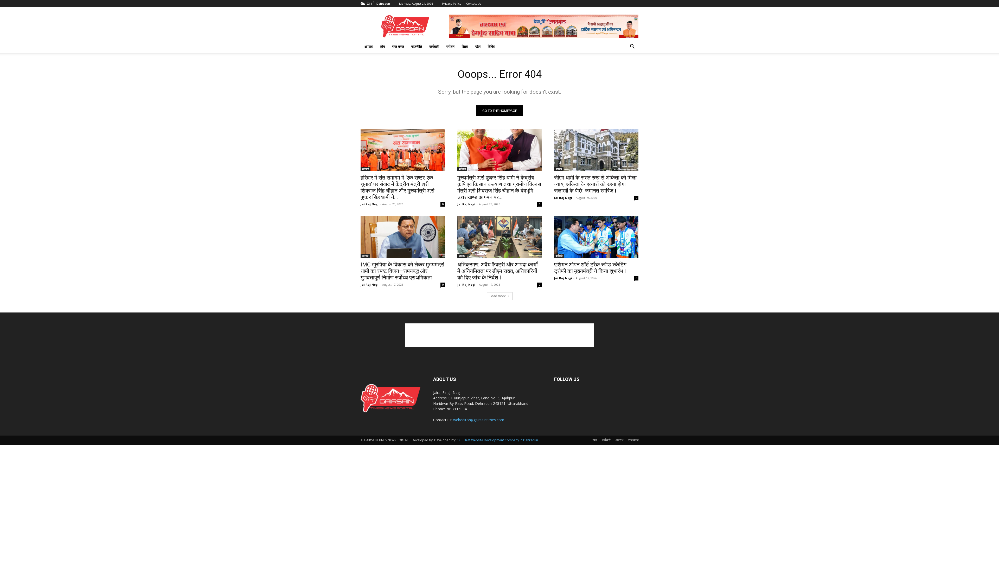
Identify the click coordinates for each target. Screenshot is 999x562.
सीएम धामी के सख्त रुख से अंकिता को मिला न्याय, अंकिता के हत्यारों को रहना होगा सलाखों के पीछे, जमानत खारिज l (595, 184)
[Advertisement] (499, 335)
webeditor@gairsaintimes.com (478, 419)
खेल (478, 46)
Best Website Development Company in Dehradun (501, 440)
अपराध (368, 46)
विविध (491, 46)
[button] (632, 46)
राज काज (398, 46)
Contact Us (473, 3)
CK (458, 440)
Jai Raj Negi (370, 204)
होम (382, 46)
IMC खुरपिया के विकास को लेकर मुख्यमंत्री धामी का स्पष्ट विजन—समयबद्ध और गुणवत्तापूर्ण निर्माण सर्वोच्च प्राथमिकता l (402, 271)
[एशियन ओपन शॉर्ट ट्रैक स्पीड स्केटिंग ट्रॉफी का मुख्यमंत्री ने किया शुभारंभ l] (596, 237)
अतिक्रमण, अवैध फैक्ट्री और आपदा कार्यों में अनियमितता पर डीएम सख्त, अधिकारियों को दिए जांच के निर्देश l (497, 271)
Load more (498, 296)
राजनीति (416, 46)
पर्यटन (450, 46)
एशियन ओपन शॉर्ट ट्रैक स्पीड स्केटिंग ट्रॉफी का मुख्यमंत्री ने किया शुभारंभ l (590, 267)
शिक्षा (465, 46)
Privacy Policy (451, 3)
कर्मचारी (434, 46)
